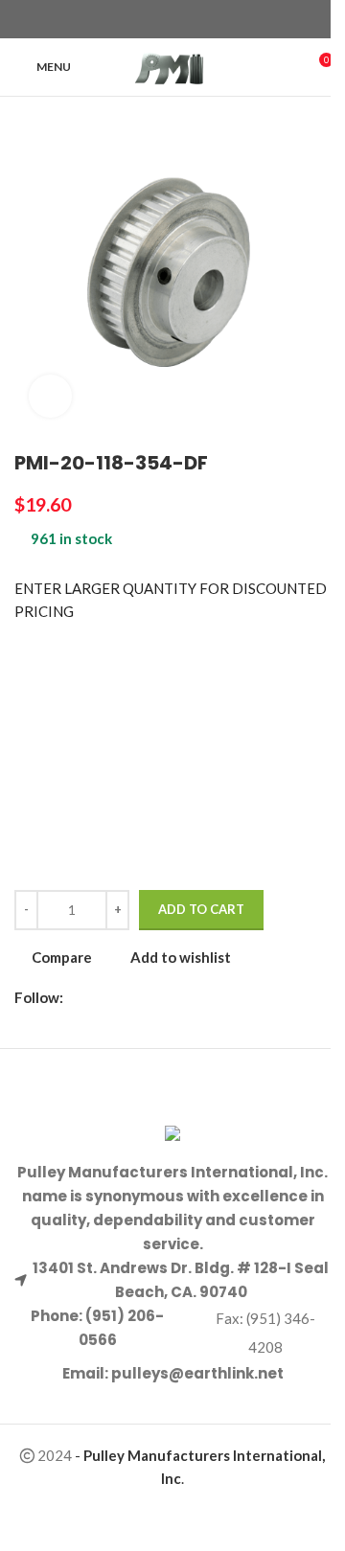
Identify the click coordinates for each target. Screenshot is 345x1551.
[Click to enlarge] (50, 396)
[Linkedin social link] (207, 20)
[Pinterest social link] (184, 20)
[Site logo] (173, 65)
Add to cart (201, 909)
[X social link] (161, 20)
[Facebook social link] (138, 20)
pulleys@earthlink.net (197, 1373)
